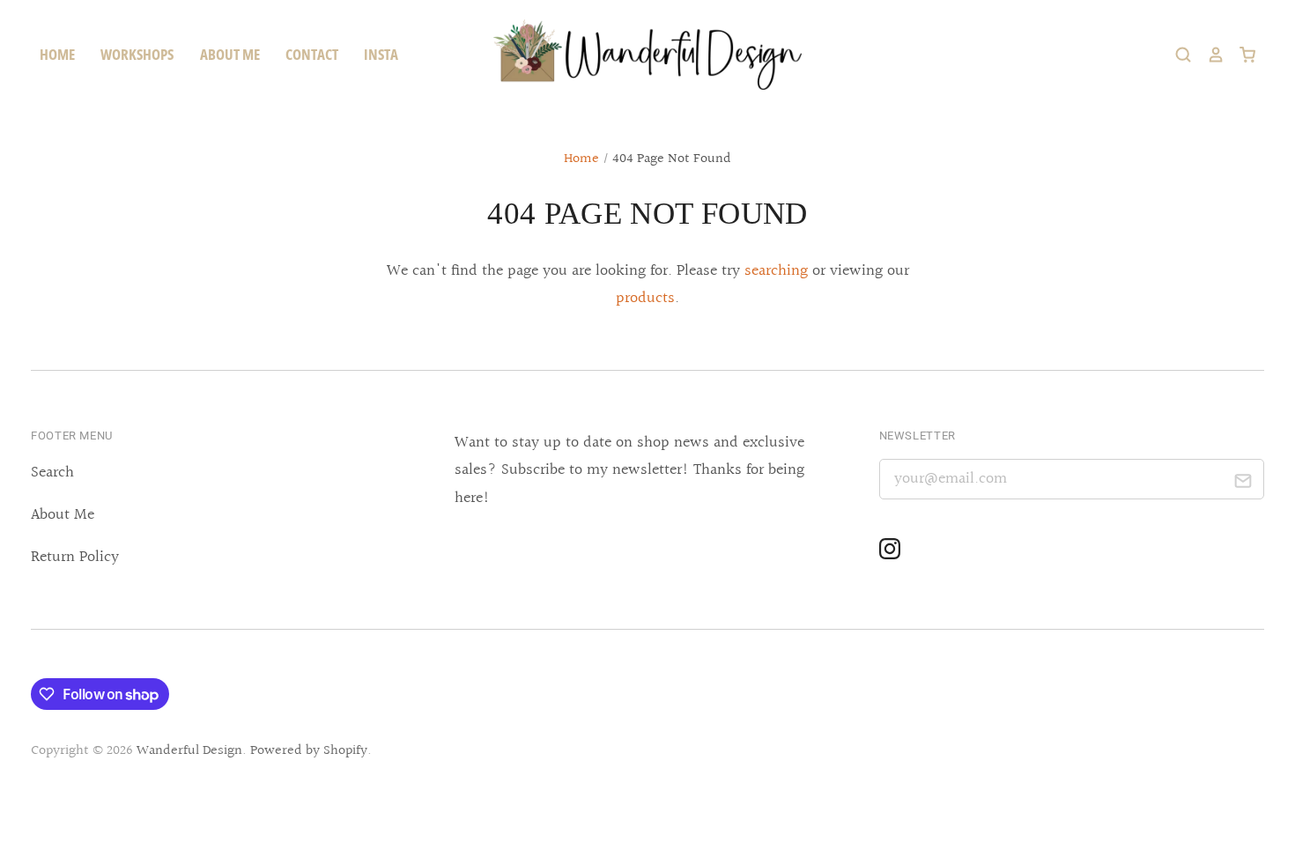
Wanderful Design (189, 751)
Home (581, 159)
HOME (57, 54)
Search (52, 472)
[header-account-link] (1208, 54)
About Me (62, 515)
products (645, 298)
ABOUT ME (230, 54)
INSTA (381, 54)
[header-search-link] (1176, 54)
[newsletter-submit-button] (1243, 484)
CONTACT (311, 54)
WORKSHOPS (137, 54)
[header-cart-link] (1240, 54)
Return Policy (75, 557)
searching (776, 271)
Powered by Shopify (308, 751)
